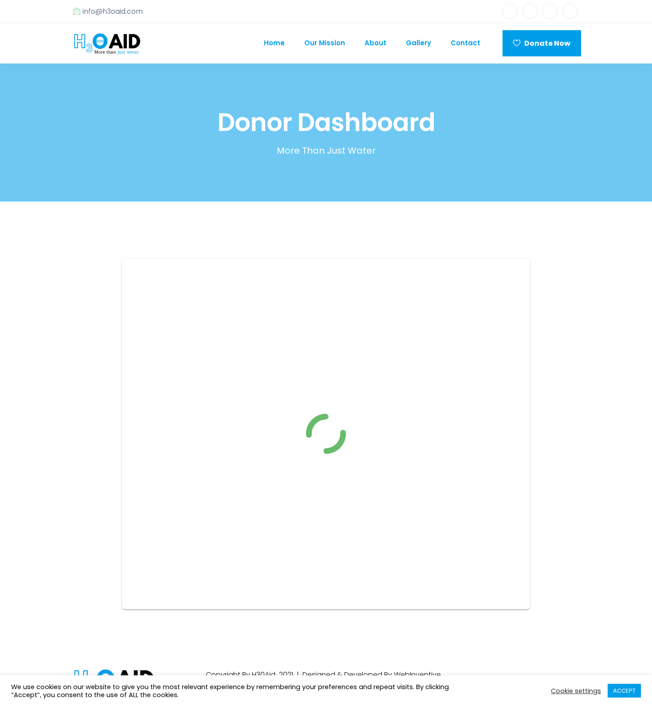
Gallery (418, 43)
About (375, 43)
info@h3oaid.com (112, 11)
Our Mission (324, 43)
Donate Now (545, 43)
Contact (465, 43)
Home (274, 43)
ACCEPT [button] (624, 690)
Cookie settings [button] (576, 691)
